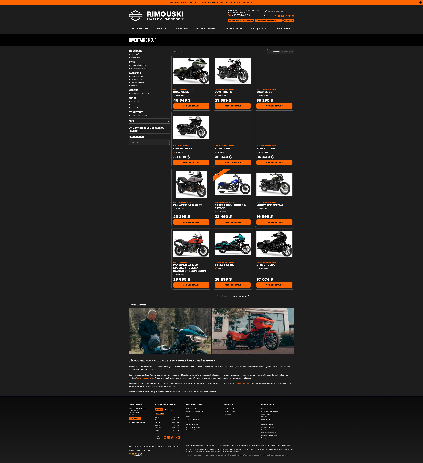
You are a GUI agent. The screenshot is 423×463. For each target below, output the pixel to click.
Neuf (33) (135, 54)
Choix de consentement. (280, 455)
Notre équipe (265, 414)
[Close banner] (420, 2)
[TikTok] (286, 16)
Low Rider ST (182, 148)
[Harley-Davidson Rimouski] (156, 15)
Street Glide (265, 148)
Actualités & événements (269, 411)
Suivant (242, 296)
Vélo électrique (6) (139, 68)
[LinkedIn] (293, 16)
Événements (265, 422)
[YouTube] (289, 16)
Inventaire (162, 29)
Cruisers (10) (136, 79)
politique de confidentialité (242, 455)
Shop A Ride (146, 450)
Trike (187, 422)
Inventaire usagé (229, 411)
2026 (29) (135, 101)
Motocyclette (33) (138, 65)
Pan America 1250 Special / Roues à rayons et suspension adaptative (189, 268)
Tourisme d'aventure (193, 419)
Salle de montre (191, 409)
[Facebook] (279, 16)
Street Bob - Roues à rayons (230, 206)
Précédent (224, 296)
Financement (190, 430)
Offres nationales (206, 29)
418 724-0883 (241, 15)
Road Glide (181, 91)
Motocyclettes (140, 29)
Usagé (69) (135, 57)
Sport (188, 416)
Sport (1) (134, 85)
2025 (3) (134, 104)
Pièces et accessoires (268, 432)
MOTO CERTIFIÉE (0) (139, 115)
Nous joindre (284, 29)
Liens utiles (267, 405)
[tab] (159, 409)
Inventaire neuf (229, 409)
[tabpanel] (167, 425)
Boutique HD (265, 438)
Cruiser (188, 414)
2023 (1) (134, 107)
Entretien (264, 430)
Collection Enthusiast (193, 427)
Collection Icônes (192, 424)
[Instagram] (282, 16)
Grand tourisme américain (194, 411)
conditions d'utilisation (263, 455)
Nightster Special (269, 205)
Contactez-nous (243, 383)
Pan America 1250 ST (187, 205)
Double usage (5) (138, 82)
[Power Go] (156, 454)
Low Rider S (223, 91)
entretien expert (144, 378)
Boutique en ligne (260, 29)
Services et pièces (233, 29)
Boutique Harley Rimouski (269, 435)
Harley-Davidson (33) (140, 93)
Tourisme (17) (137, 76)
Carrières (264, 416)
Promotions (182, 29)
